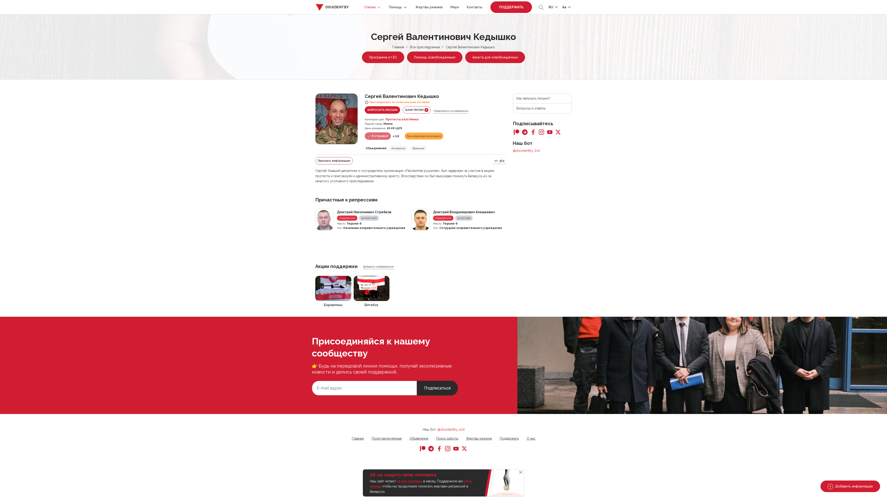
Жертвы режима (429, 7)
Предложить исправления (451, 111)
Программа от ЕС (383, 57)
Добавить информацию (853, 486)
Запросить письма (382, 110)
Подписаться (437, 388)
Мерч (454, 7)
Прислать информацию (334, 160)
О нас (531, 438)
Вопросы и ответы (530, 108)
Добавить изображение (378, 266)
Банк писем (416, 110)
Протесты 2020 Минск (402, 119)
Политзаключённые (387, 438)
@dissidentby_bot (526, 150)
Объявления (419, 438)
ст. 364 (499, 160)
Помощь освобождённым (434, 57)
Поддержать (511, 7)
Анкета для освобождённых (495, 57)
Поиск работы (447, 438)
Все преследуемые (425, 47)
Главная (398, 47)
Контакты (474, 7)
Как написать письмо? (533, 98)
